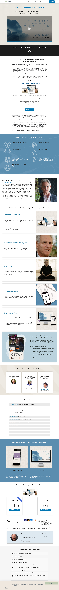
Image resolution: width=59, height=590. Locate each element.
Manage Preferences (15, 588)
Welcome (27, 1)
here (21, 556)
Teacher (31, 1)
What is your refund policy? (19, 570)
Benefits (36, 1)
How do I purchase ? (22, 553)
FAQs (47, 1)
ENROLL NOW (15, 509)
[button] (29, 29)
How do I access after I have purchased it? (27, 567)
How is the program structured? (20, 559)
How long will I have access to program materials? (24, 564)
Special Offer (51, 1)
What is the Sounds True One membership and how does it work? (27, 579)
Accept (51, 583)
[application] (29, 28)
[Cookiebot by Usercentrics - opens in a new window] (6, 588)
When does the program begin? (20, 562)
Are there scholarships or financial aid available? (23, 572)
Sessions (42, 1)
